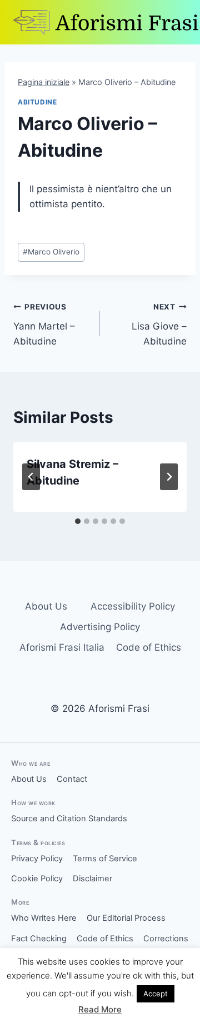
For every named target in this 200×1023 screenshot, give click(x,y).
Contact (72, 779)
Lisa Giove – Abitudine (159, 324)
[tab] (78, 521)
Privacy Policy (37, 859)
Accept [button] (155, 993)
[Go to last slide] (31, 476)
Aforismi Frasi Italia (61, 647)
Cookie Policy (37, 879)
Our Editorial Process (126, 918)
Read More (100, 1009)
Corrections (165, 939)
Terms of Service (105, 859)
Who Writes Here (44, 918)
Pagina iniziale (43, 82)
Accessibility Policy (133, 606)
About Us (46, 606)
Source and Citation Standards (69, 819)
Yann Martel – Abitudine (44, 324)
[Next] (169, 476)
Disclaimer (92, 879)
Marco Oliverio (51, 251)
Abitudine (37, 102)
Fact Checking (39, 939)
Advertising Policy (100, 626)
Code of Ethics (148, 647)
